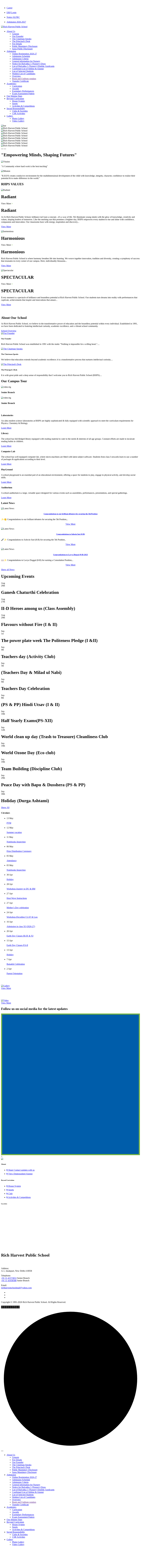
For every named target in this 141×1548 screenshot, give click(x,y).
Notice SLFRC (13, 17)
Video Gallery (18, 121)
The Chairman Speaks (21, 39)
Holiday (10, 879)
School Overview (8, 331)
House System (18, 101)
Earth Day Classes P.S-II (17, 945)
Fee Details (17, 44)
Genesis (15, 34)
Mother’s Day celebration (18, 907)
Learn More (6, 428)
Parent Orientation (14, 973)
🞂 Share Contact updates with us (21, 1170)
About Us (11, 31)
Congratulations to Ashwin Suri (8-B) (70, 534)
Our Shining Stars (14, 96)
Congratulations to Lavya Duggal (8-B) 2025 (70, 555)
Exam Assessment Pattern (23, 93)
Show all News (7, 569)
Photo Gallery (18, 118)
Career (9, 8)
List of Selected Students (23, 71)
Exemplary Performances (23, 91)
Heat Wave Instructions (17, 898)
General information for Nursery (26, 61)
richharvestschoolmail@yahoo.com (16, 1288)
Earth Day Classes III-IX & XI (20, 936)
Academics (11, 83)
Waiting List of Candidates (23, 73)
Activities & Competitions (23, 106)
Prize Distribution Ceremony (19, 851)
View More (6, 226)
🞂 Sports (10, 1190)
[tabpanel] (70, 896)
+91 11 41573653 (9, 1278)
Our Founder (17, 36)
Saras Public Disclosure (22, 49)
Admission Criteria (20, 59)
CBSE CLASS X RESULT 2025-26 (111, 2)
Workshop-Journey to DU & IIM (21, 889)
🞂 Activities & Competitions (19, 1197)
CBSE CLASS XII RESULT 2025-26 (75, 2)
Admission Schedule (21, 56)
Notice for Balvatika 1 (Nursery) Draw (29, 64)
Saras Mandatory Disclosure (24, 1472)
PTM (9, 823)
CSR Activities (18, 113)
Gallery (10, 116)
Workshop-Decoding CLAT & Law (22, 917)
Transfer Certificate (20, 81)
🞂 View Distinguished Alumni (19, 1174)
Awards (15, 88)
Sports (15, 103)
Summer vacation (14, 832)
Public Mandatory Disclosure (24, 46)
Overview (16, 76)
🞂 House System (14, 1186)
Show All (5, 807)
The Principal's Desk (21, 41)
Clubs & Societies (20, 111)
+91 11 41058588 (9, 1280)
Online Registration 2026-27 (24, 54)
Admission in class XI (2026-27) (21, 926)
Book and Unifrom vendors (24, 78)
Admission (11, 51)
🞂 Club (10, 1193)
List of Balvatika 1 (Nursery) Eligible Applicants (33, 66)
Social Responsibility (16, 108)
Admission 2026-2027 (16, 22)
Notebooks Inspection (16, 842)
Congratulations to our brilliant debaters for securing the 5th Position (70, 514)
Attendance (12, 860)
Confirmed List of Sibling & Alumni (28, 69)
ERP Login (11, 12)
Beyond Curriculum (15, 98)
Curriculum (17, 86)
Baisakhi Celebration (16, 964)
